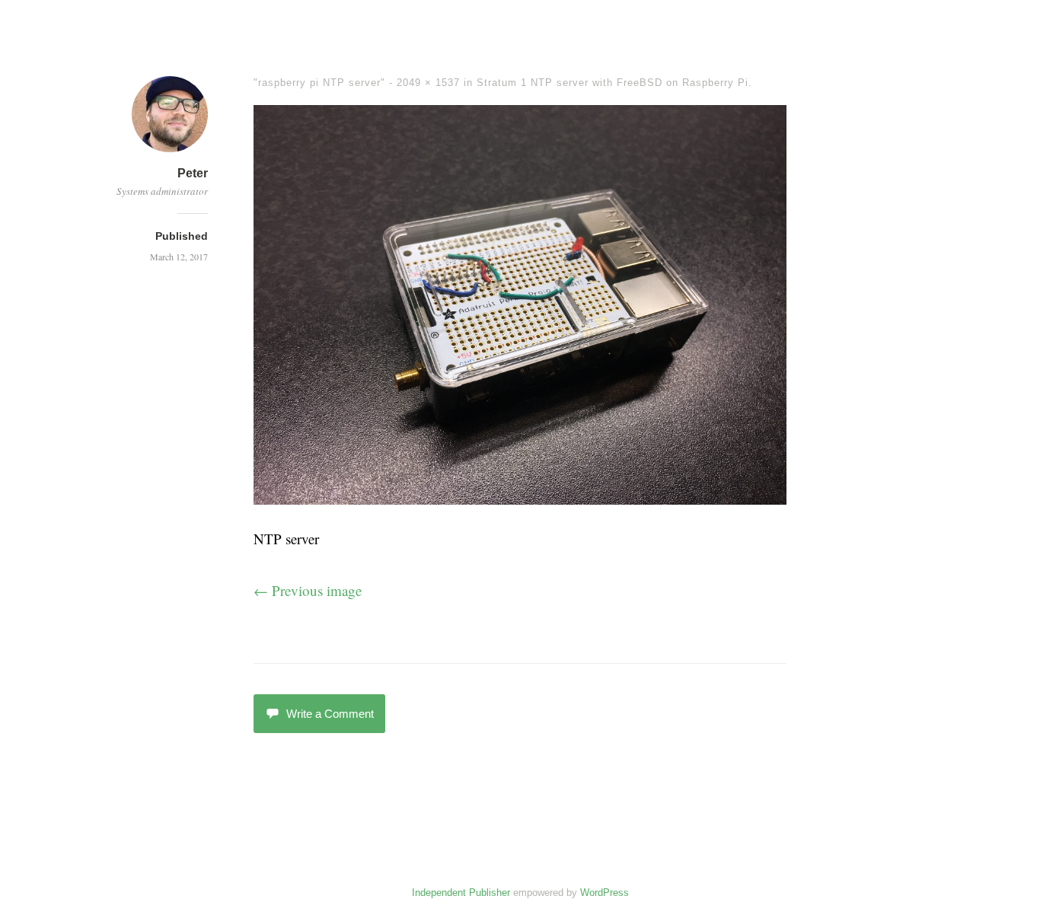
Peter (192, 173)
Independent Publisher (461, 892)
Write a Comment (330, 713)
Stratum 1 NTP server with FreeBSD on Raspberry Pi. (614, 82)
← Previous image (308, 590)
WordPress (604, 892)
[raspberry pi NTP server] (520, 499)
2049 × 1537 (428, 82)
